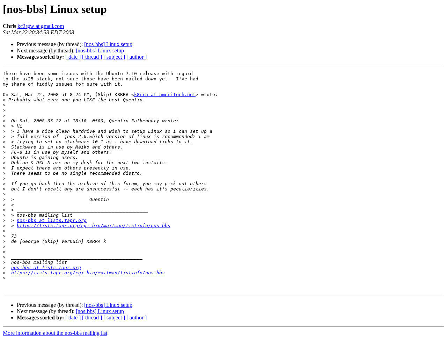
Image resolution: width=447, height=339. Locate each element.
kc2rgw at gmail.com (40, 26)
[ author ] (136, 57)
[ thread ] (92, 57)
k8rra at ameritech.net (165, 94)
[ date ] (73, 57)
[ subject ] (114, 57)
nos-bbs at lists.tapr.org (52, 220)
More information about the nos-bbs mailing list (55, 333)
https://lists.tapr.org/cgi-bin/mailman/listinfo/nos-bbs (93, 225)
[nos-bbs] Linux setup (108, 44)
